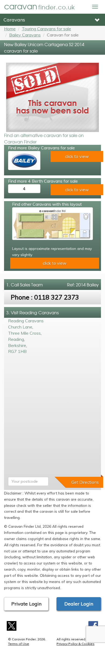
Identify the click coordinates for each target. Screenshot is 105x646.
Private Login (26, 604)
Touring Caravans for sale (46, 28)
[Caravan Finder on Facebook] (93, 625)
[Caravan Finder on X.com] (11, 625)
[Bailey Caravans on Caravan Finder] (24, 160)
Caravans (14, 20)
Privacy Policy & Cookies (75, 644)
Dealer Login (78, 604)
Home (10, 28)
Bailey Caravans (25, 35)
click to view (77, 156)
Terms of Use (18, 644)
